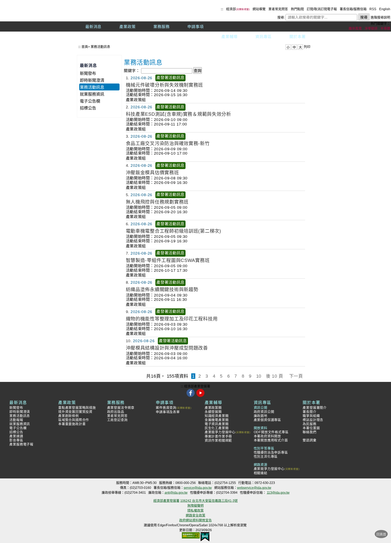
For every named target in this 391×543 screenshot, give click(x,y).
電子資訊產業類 (217, 424)
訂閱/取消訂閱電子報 (322, 9)
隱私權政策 (195, 510)
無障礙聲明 (195, 505)
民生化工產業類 (217, 428)
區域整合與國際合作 (73, 420)
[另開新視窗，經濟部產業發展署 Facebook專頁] (191, 396)
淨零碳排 (371, 28)
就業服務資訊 (92, 94)
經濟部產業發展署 (197, 386)
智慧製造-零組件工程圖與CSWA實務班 (168, 260)
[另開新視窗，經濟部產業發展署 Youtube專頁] (200, 396)
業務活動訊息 (100, 46)
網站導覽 (259, 9)
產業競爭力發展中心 (220, 432)
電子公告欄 (90, 101)
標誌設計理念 (313, 420)
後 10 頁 (274, 376)
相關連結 (260, 473)
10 (258, 376)
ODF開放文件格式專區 (271, 432)
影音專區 (16, 440)
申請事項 (195, 27)
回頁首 (381, 534)
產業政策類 (213, 407)
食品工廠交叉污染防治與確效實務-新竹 (168, 143)
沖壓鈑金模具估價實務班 (152, 172)
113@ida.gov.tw (278, 492)
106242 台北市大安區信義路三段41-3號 (209, 500)
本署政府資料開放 (267, 436)
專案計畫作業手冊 (218, 436)
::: (222, 9)
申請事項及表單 (168, 412)
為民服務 (309, 424)
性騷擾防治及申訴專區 (271, 452)
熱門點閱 (297, 9)
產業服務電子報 (21, 444)
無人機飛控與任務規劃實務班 (157, 201)
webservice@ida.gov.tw (254, 487)
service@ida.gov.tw (198, 487)
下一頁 (296, 376)
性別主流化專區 (266, 456)
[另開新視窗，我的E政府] (205, 534)
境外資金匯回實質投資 (75, 411)
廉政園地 (260, 416)
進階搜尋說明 (380, 17)
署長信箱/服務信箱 (353, 9)
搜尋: (281, 17)
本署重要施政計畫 (72, 424)
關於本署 (297, 37)
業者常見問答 (278, 9)
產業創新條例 (68, 416)
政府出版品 (115, 411)
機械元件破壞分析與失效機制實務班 (164, 84)
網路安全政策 (195, 515)
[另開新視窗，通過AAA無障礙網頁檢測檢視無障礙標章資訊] (191, 534)
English (384, 9)
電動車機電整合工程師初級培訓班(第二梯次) (173, 231)
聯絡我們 (309, 432)
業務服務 (161, 27)
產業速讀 (16, 436)
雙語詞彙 (309, 440)
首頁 (84, 46)
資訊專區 (263, 37)
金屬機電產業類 (217, 420)
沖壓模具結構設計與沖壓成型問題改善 (167, 348)
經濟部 (231, 9)
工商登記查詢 (117, 420)
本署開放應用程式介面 (271, 440)
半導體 (385, 28)
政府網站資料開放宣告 (195, 520)
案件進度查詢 (166, 407)
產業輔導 (229, 37)
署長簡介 (309, 411)
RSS (372, 9)
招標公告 (88, 108)
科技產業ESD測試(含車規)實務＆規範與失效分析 (178, 114)
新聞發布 (88, 73)
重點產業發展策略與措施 (77, 407)
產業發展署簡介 (315, 407)
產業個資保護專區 (267, 420)
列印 (307, 46)
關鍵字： (132, 71)
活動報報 (16, 420)
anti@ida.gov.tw (176, 492)
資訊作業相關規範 (218, 440)
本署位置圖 (311, 428)
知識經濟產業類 (217, 416)
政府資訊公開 (264, 411)
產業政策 (127, 27)
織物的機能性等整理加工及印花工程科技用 (172, 318)
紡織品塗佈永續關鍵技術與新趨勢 (162, 289)
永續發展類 (213, 411)
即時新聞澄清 (92, 80)
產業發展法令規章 (120, 407)
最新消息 (93, 27)
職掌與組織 (311, 416)
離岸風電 (355, 28)
